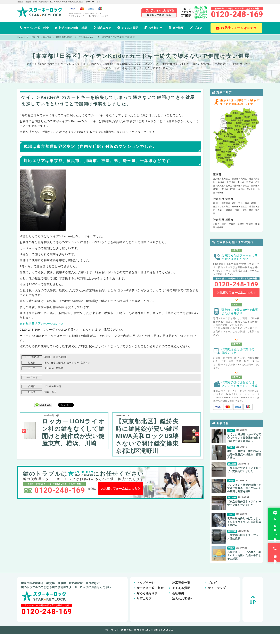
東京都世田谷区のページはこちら (42, 323)
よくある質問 (129, 27)
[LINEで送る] (43, 404)
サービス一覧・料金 (36, 27)
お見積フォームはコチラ (239, 28)
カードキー (73, 362)
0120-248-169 (237, 14)
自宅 (46, 362)
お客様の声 (155, 27)
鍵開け (48, 357)
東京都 (59, 368)
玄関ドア (85, 362)
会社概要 (178, 27)
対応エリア (104, 27)
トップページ (146, 582)
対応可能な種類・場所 (73, 27)
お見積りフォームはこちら (119, 488)
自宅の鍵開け (60, 357)
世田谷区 (49, 368)
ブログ (198, 27)
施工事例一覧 (181, 582)
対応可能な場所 (147, 593)
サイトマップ (217, 588)
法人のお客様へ (182, 598)
